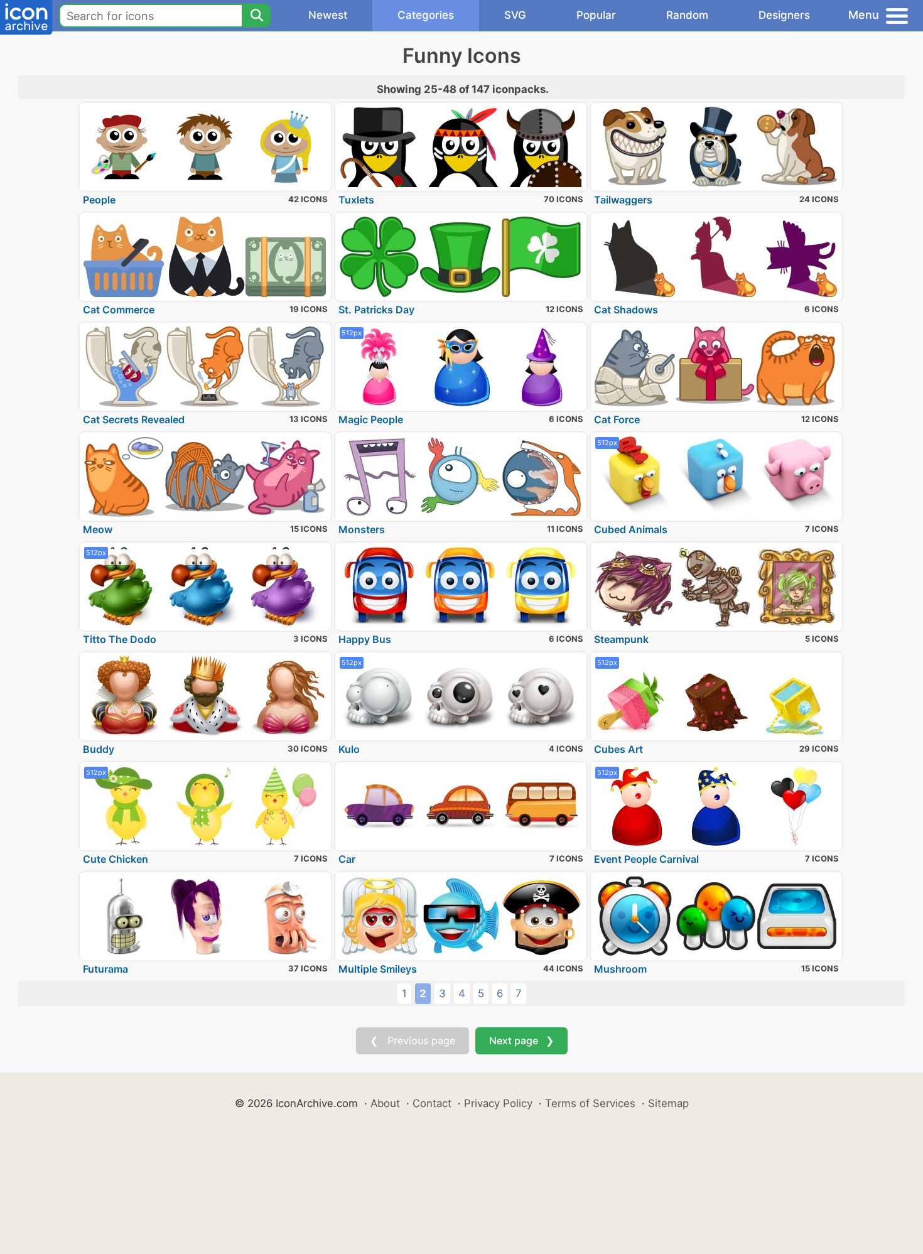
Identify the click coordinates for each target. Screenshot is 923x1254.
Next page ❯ (521, 1040)
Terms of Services (590, 1103)
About (385, 1103)
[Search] (256, 16)
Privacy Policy (498, 1103)
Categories (425, 15)
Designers (784, 15)
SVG (515, 15)
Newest (327, 15)
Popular (596, 15)
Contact (432, 1103)
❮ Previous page (412, 1040)
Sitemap (668, 1103)
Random (687, 15)
